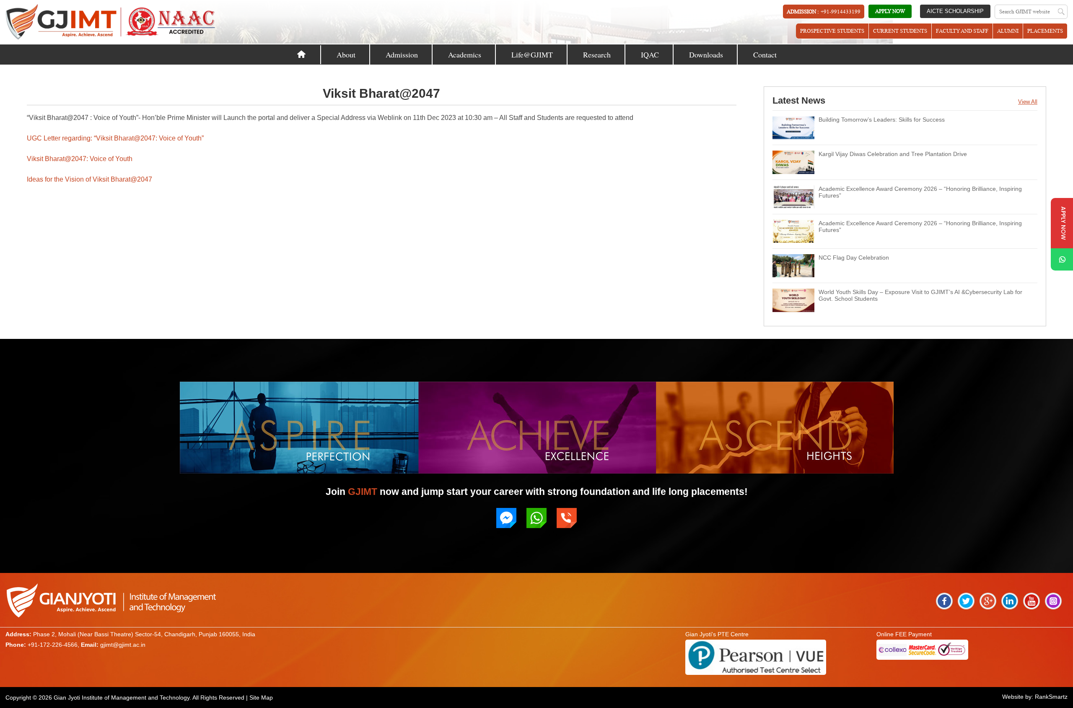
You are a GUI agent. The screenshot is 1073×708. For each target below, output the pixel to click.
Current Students (900, 31)
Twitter (966, 601)
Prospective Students (832, 31)
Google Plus (987, 601)
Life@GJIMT (532, 54)
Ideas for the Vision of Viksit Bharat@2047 (89, 179)
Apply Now (890, 11)
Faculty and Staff (962, 31)
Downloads (706, 54)
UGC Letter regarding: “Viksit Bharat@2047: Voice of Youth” (115, 138)
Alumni (1008, 31)
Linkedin (1009, 601)
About (346, 54)
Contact (765, 54)
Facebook (944, 601)
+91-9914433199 (840, 11)
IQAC (650, 54)
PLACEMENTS (1045, 31)
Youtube (1031, 601)
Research (597, 54)
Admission (402, 54)
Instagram (1053, 601)
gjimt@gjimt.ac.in (122, 644)
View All (1027, 102)
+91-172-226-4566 (53, 644)
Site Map (261, 697)
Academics (464, 54)
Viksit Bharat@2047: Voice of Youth (79, 158)
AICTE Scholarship (955, 11)
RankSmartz (1051, 696)
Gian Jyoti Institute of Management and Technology (121, 697)
